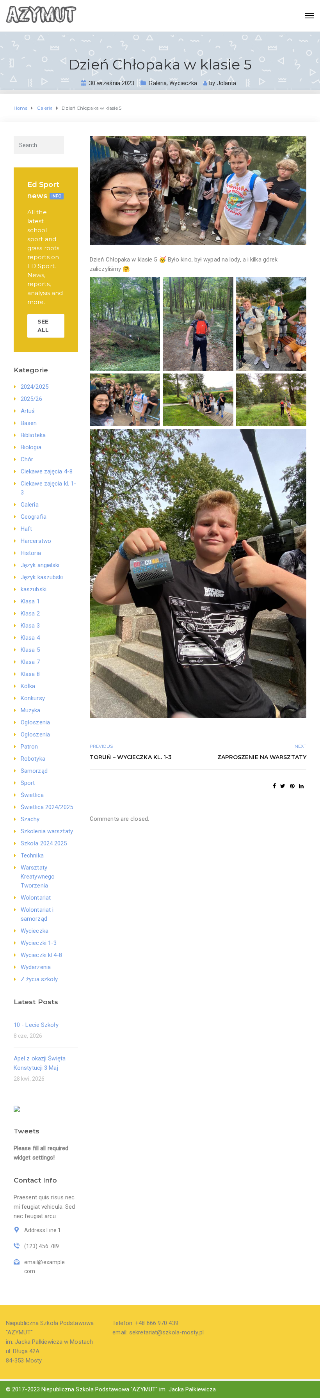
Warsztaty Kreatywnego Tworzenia (38, 876)
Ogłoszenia (35, 722)
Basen (29, 423)
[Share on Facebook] (274, 786)
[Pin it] (292, 786)
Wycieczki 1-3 (39, 942)
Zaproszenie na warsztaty (261, 757)
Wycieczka (183, 83)
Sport (28, 782)
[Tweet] (282, 786)
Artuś (28, 410)
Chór (27, 459)
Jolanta (226, 83)
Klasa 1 (30, 601)
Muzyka (31, 710)
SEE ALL (43, 326)
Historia (31, 553)
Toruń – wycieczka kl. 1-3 (131, 757)
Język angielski (40, 565)
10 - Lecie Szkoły (36, 1024)
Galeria (158, 83)
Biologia (31, 447)
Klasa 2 (30, 613)
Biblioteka (33, 435)
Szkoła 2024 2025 (44, 843)
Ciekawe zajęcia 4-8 (47, 471)
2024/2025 (34, 386)
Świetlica (32, 795)
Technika (32, 855)
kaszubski (33, 589)
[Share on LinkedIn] (301, 786)
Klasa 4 (30, 637)
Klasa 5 (30, 649)
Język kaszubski (42, 577)
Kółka (28, 686)
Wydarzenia (36, 967)
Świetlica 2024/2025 (47, 807)
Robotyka (33, 758)
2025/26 (31, 398)
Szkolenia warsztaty (47, 831)
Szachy (30, 819)
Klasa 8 (30, 674)
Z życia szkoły (39, 979)
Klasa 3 (30, 625)
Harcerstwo (36, 540)
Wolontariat (36, 897)
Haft (26, 528)
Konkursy (33, 698)
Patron (29, 746)
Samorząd (34, 770)
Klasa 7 (30, 661)
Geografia (33, 516)
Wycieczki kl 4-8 (41, 955)
